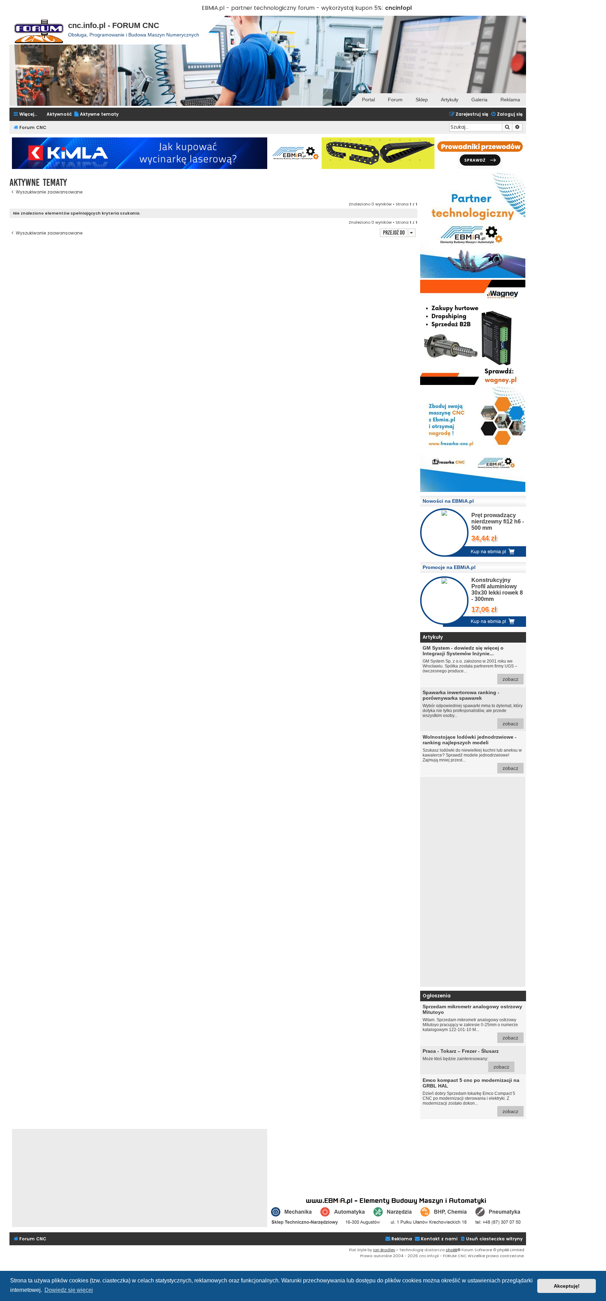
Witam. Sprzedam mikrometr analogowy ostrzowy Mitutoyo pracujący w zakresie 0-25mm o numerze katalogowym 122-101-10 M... (472, 1022)
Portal (368, 99)
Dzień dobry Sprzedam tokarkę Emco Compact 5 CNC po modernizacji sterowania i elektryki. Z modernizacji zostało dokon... (471, 1095)
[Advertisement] (472, 882)
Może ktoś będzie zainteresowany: (466, 1059)
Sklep (422, 99)
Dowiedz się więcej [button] (69, 1290)
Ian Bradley (384, 1250)
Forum (395, 99)
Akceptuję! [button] (567, 1286)
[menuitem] (96, 114)
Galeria (479, 99)
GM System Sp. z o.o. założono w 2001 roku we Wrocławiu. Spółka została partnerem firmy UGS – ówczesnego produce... (470, 663)
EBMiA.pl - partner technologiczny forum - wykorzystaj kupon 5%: (292, 8)
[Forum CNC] (38, 30)
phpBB (451, 1250)
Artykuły (449, 99)
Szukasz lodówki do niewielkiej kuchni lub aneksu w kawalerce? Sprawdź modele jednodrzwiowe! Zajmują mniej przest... (472, 752)
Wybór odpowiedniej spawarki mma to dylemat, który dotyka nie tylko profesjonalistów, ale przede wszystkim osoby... (473, 708)
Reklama (510, 99)
